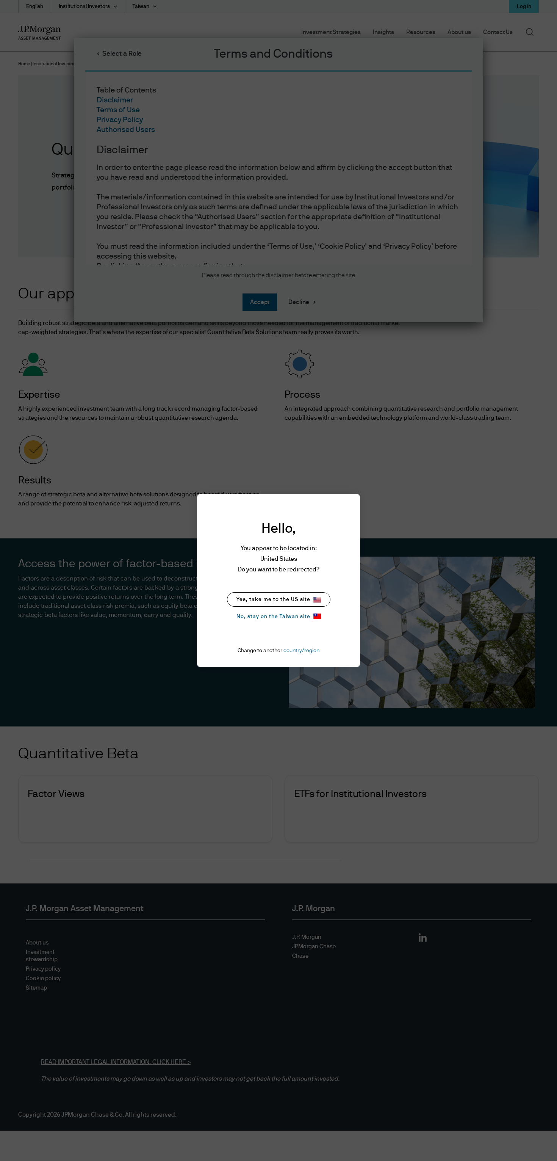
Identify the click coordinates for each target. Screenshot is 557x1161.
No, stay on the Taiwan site (273, 616)
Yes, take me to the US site (273, 599)
